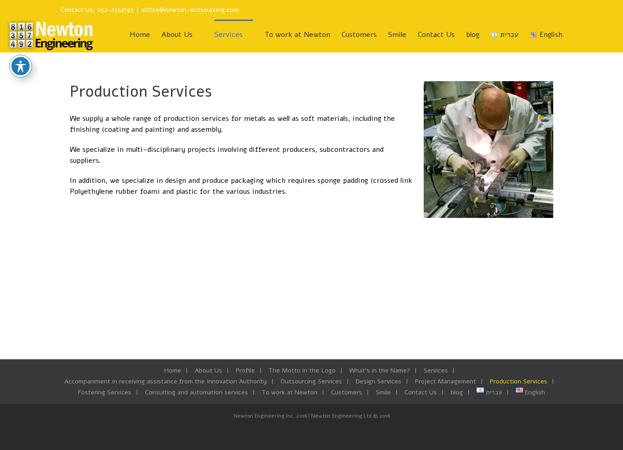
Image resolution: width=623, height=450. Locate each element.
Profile (245, 370)
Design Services (378, 381)
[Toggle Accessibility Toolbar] (20, 66)
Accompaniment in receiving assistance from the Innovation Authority (165, 381)
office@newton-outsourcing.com (190, 9)
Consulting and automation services (196, 392)
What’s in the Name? (379, 370)
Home (172, 370)
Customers (346, 392)
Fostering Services (104, 392)
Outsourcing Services (311, 381)
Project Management (445, 381)
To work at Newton (289, 392)
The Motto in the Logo (302, 370)
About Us (208, 370)
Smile (383, 392)
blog (457, 392)
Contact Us (421, 392)
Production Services (518, 381)
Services (436, 370)
